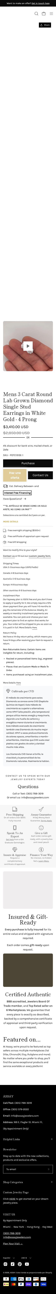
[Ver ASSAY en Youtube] (27, 1264)
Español (6, 1258)
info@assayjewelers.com (17, 1237)
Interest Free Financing (17, 492)
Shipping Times (11, 563)
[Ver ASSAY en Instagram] (5, 1264)
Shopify (48, 1272)
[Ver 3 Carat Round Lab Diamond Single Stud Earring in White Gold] (28, 346)
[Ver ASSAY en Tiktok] (12, 1264)
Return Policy (9, 633)
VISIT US (9, 1214)
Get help (10, 839)
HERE (12, 1198)
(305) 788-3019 (11, 1233)
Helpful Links (11, 1139)
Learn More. (43, 861)
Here (18, 682)
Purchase (28, 463)
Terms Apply (46, 820)
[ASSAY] (17, 13)
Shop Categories (13, 1182)
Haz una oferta (15, 475)
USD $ (24, 1258)
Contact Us (40, 475)
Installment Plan (11, 595)
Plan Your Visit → (13, 1243)
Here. (34, 627)
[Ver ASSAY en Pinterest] (19, 1264)
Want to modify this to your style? (20, 550)
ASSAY (8, 1096)
